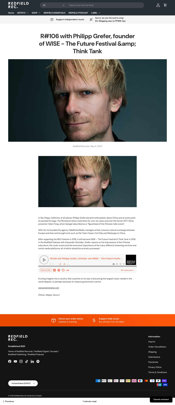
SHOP (34, 12)
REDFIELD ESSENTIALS (54, 12)
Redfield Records (20, 396)
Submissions (154, 357)
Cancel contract (161, 399)
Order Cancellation (157, 346)
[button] (165, 5)
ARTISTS (21, 12)
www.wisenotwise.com (48, 287)
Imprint (151, 341)
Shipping (152, 352)
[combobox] (92, 5)
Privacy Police (154, 367)
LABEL (94, 12)
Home (11, 12)
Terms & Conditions (157, 372)
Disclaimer (153, 362)
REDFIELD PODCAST (78, 12)
